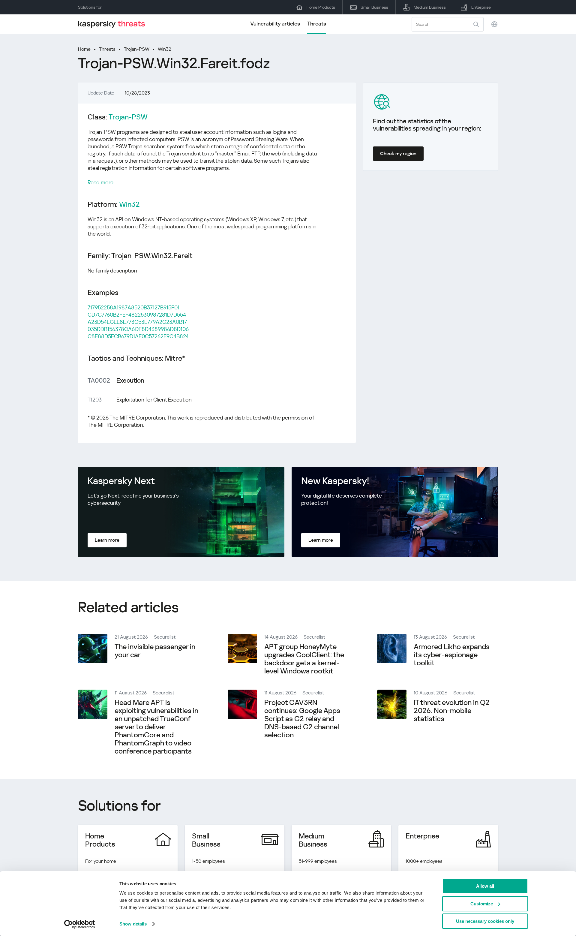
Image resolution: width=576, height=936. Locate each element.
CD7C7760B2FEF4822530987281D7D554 (137, 314)
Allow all (485, 886)
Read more (100, 182)
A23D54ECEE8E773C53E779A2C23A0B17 (137, 322)
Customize (481, 903)
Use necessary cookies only (485, 921)
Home (84, 49)
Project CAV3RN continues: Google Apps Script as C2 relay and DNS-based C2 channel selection (302, 718)
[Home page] (114, 24)
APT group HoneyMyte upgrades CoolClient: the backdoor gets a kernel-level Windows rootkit (304, 659)
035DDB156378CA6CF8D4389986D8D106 (138, 329)
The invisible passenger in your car (155, 651)
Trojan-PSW (136, 49)
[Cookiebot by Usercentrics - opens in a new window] (79, 924)
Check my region (398, 153)
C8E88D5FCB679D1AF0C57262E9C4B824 (138, 336)
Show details (133, 923)
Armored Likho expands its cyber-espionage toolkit (452, 655)
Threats (316, 23)
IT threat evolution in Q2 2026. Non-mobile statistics (452, 710)
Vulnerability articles (275, 23)
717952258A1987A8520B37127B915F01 (133, 307)
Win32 (164, 49)
